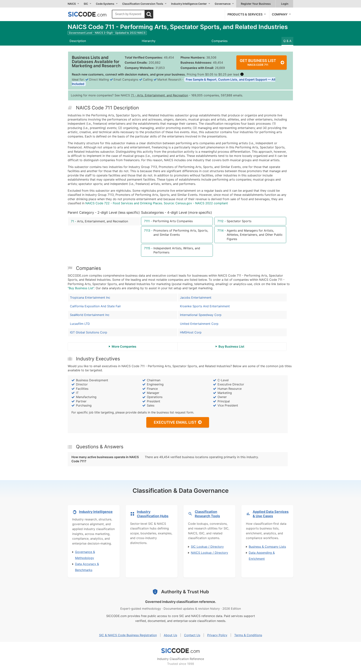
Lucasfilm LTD (80, 324)
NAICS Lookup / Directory (209, 553)
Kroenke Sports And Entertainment (205, 306)
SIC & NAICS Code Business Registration (128, 635)
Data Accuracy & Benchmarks (87, 567)
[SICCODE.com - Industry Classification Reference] (180, 651)
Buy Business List (231, 346)
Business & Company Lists (267, 546)
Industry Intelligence (96, 512)
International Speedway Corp (200, 315)
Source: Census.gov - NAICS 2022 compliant (196, 203)
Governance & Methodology (85, 555)
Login (284, 3)
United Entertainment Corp (199, 324)
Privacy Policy (217, 635)
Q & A (287, 41)
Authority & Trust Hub (185, 591)
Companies (220, 41)
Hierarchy (148, 41)
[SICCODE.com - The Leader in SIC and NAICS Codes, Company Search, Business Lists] (91, 14)
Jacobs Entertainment (195, 297)
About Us (170, 635)
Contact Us (192, 635)
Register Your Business (256, 3)
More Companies (124, 346)
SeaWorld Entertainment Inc (89, 315)
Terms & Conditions (248, 635)
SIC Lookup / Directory (207, 546)
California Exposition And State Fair (95, 306)
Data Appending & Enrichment (262, 556)
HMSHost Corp (191, 332)
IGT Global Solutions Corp (88, 332)
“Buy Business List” (81, 288)
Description (78, 41)
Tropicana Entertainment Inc (90, 297)
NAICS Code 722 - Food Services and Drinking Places (123, 203)
